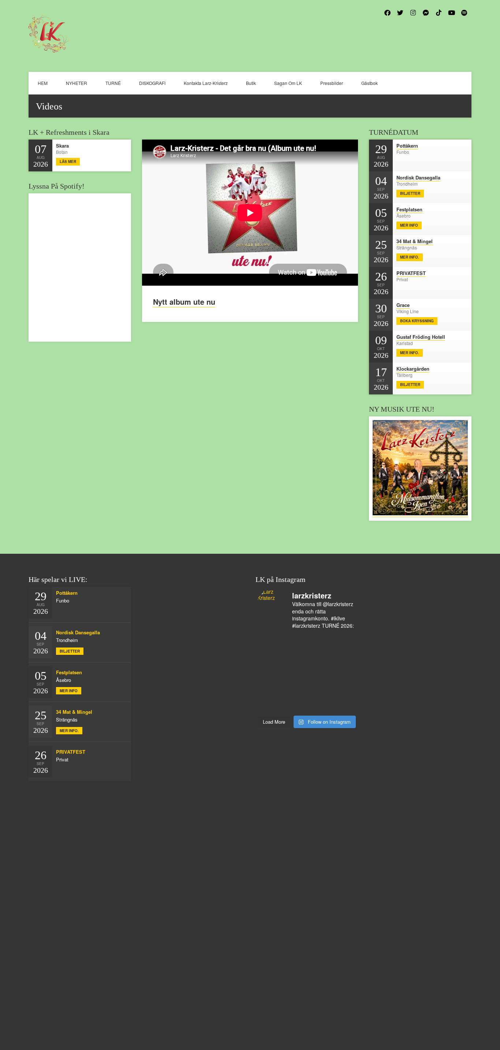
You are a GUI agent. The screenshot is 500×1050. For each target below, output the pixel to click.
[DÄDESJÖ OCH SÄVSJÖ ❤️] (294, 642)
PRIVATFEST (411, 273)
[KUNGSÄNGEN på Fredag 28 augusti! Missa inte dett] (344, 642)
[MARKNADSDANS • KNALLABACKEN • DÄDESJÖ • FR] (269, 673)
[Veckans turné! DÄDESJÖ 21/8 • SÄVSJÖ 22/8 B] (319, 673)
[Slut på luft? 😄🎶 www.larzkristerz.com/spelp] (294, 704)
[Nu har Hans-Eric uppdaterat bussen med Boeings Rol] (294, 689)
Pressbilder (331, 83)
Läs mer (68, 161)
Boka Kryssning (417, 320)
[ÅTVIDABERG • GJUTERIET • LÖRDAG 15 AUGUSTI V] (319, 689)
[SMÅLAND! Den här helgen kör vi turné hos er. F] (294, 658)
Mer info (409, 225)
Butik (251, 83)
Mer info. (409, 257)
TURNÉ (113, 83)
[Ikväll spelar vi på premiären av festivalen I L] (269, 642)
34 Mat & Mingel (414, 241)
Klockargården (412, 368)
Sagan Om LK (288, 83)
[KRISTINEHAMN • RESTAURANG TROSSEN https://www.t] (344, 689)
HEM (43, 83)
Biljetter (410, 193)
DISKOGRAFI (152, 83)
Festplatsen (409, 209)
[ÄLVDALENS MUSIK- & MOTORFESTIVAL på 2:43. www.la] (344, 704)
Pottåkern (407, 145)
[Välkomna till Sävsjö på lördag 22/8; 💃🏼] (294, 673)
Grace (403, 304)
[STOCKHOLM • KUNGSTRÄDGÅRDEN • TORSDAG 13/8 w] (319, 704)
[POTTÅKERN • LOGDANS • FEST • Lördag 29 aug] (319, 642)
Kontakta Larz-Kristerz (206, 83)
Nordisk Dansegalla (418, 177)
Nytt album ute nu (184, 301)
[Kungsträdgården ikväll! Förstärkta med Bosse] (269, 704)
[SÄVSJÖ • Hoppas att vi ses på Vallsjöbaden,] (344, 658)
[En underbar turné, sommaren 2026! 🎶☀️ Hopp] (269, 658)
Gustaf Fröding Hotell (420, 336)
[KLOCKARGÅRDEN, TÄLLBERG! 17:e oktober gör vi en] (344, 673)
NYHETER (76, 83)
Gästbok (369, 83)
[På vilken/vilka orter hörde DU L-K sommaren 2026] (319, 658)
